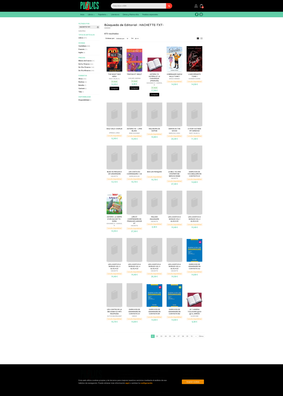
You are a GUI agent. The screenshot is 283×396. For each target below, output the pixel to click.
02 (157, 336)
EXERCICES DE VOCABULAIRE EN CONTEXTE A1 (194, 174)
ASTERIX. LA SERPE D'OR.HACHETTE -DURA (114, 219)
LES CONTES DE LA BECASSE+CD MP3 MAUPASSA (114, 311)
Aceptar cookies (192, 382)
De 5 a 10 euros (85, 64)
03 (161, 336)
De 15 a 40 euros (86, 70)
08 (183, 336)
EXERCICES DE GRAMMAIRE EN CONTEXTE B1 (154, 311)
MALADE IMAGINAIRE (154, 218)
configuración (146, 383)
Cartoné (82, 88)
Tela (81, 92)
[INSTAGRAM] (201, 14)
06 (174, 336)
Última (201, 336)
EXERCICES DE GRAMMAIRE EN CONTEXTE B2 (174, 311)
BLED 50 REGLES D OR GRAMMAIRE (114, 173)
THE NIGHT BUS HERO (114, 75)
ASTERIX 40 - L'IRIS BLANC (134, 130)
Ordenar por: (110, 38)
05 (170, 336)
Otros (82, 79)
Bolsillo (82, 85)
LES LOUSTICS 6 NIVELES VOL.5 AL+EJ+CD (154, 266)
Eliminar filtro (98, 27)
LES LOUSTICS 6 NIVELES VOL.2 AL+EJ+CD (194, 219)
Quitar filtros (81, 31)
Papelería (102, 14)
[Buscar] (169, 6)
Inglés (81, 52)
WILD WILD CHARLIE (114, 129)
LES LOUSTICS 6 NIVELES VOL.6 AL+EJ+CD (174, 266)
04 (166, 336)
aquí (127, 383)
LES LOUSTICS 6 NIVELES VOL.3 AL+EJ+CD (114, 266)
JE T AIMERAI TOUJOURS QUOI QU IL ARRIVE (194, 311)
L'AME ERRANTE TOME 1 (194, 75)
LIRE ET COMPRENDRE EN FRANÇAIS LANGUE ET (134, 220)
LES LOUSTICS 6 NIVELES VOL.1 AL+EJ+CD (174, 219)
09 (187, 336)
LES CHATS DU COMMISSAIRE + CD (134, 173)
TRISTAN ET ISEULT (134, 74)
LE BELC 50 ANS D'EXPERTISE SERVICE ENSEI (174, 174)
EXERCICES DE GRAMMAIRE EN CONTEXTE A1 (134, 311)
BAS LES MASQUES (154, 172)
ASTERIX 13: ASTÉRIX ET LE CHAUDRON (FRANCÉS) (154, 77)
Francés (82, 49)
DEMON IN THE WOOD (174, 130)
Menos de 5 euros (86, 61)
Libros (90, 14)
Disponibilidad (84, 100)
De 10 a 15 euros (86, 67)
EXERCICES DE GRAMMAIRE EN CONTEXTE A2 (194, 266)
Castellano (84, 46)
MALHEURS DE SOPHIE (154, 130)
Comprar (114, 88)
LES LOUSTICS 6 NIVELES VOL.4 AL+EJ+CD (134, 266)
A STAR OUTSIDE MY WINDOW (194, 130)
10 (191, 336)
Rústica (82, 82)
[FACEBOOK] (197, 14)
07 (179, 336)
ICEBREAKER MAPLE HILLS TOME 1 (174, 75)
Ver (132, 38)
